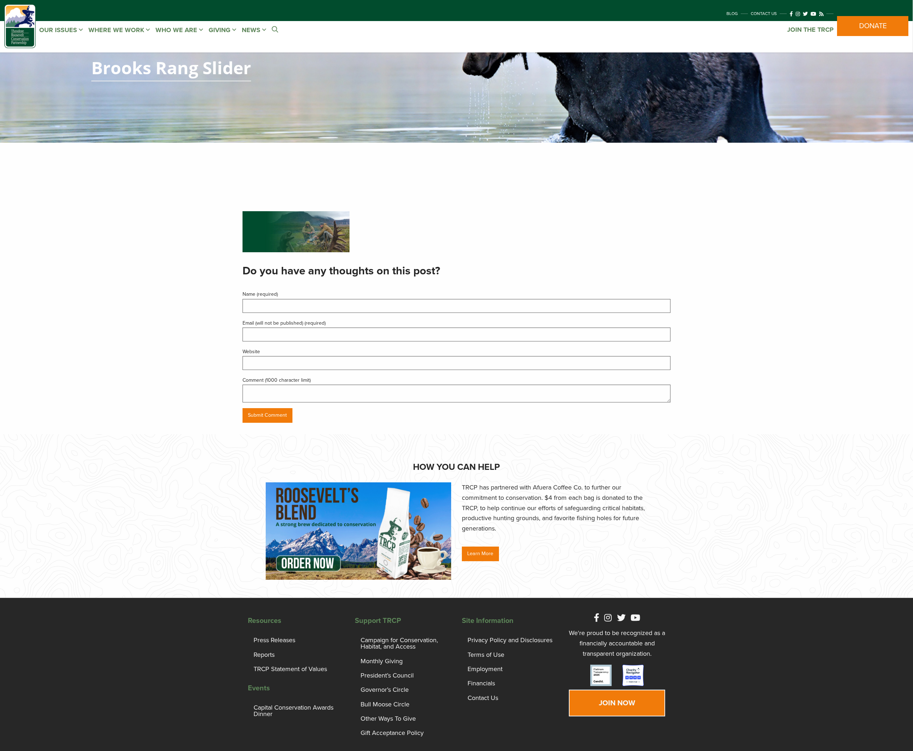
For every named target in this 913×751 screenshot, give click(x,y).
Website (251, 352)
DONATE (873, 26)
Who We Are (177, 30)
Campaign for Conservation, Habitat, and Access (399, 643)
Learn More (480, 553)
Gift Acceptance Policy (392, 733)
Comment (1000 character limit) (277, 380)
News (252, 30)
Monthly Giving (382, 661)
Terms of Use (486, 655)
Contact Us (764, 13)
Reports (264, 655)
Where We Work (117, 30)
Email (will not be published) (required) (284, 323)
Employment (485, 669)
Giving (220, 30)
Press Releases (274, 640)
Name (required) (260, 294)
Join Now (617, 703)
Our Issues (59, 30)
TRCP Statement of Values (290, 669)
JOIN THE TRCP (810, 30)
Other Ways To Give (388, 718)
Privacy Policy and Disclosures (510, 640)
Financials (481, 683)
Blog (732, 13)
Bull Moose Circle (385, 704)
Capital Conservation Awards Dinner (293, 711)
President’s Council (387, 675)
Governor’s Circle (385, 690)
